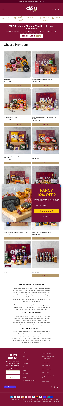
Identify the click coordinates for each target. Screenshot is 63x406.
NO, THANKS (46, 216)
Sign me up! (46, 211)
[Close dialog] (60, 186)
